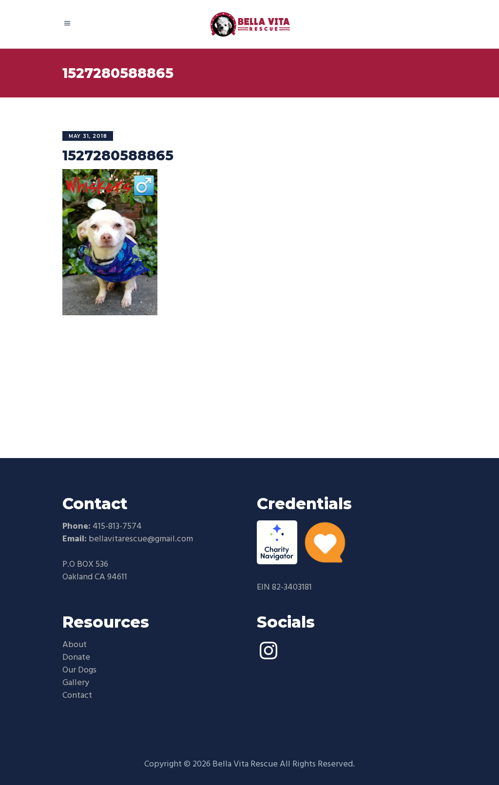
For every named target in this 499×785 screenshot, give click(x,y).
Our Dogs (79, 670)
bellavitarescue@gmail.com (141, 539)
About (74, 645)
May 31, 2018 (88, 136)
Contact (77, 696)
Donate (76, 658)
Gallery (75, 683)
